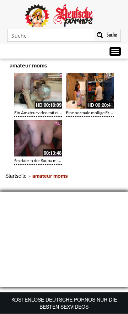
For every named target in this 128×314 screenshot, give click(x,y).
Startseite (16, 175)
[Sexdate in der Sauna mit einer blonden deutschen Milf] (38, 138)
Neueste (79, 66)
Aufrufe (93, 66)
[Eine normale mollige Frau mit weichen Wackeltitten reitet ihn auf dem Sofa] (90, 91)
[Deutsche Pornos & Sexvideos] (64, 14)
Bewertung (109, 66)
